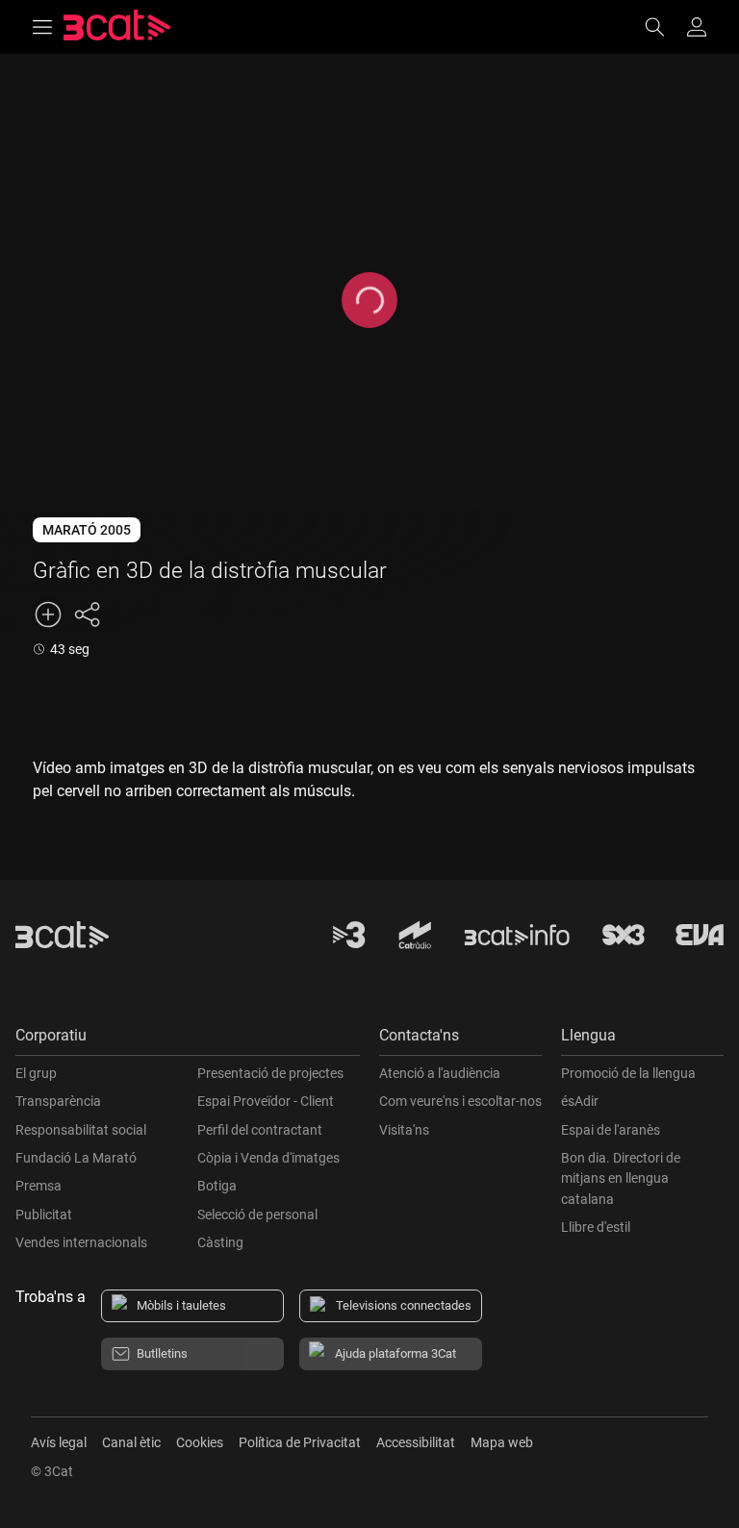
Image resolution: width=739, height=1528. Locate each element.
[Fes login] (696, 26)
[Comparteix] (86, 614)
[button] (187, 1040)
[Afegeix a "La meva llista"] (48, 614)
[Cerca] (664, 26)
